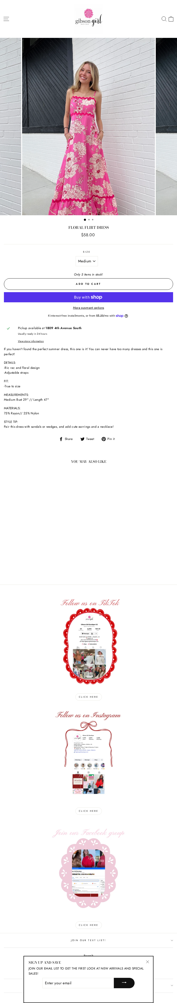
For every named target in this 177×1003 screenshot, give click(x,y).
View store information (31, 341)
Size (87, 252)
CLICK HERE (88, 697)
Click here (88, 925)
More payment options (88, 307)
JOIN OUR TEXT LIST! (88, 940)
